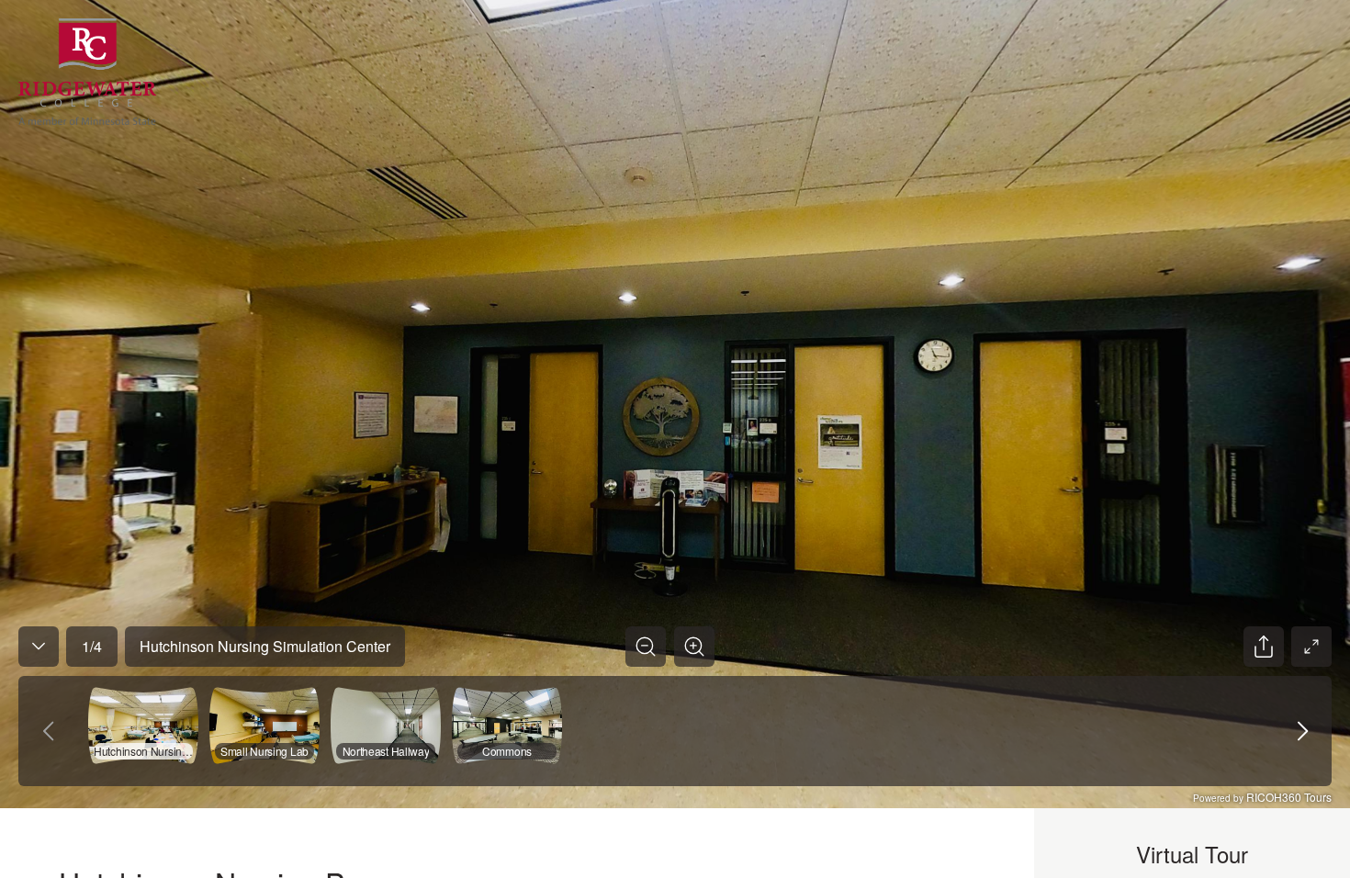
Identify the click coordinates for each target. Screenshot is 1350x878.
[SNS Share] (1263, 646)
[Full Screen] (1311, 646)
